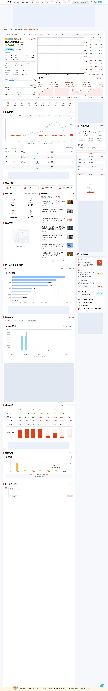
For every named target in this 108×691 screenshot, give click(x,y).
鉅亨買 (58, 2)
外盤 (101, 74)
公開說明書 (48, 188)
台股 (23, 2)
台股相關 (57, 197)
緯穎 (39, 82)
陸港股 (32, 2)
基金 (37, 2)
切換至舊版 (33, 34)
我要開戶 (17, 39)
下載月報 (12, 188)
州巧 (56, 82)
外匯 (42, 2)
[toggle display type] (71, 457)
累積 (70, 326)
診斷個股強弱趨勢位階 (32, 29)
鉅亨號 (64, 2)
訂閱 (69, 2)
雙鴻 (89, 82)
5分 (70, 34)
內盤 (90, 74)
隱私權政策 (75, 688)
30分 (92, 34)
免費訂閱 (100, 286)
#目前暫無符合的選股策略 (87, 148)
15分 (84, 34)
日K (49, 34)
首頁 (13, 2)
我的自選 (81, 174)
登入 (97, 2)
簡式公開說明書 (67, 188)
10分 (77, 34)
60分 (99, 34)
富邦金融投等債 (19, 29)
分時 (41, 34)
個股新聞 (43, 197)
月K (63, 34)
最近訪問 (90, 174)
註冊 (100, 2)
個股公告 (50, 197)
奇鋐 (72, 82)
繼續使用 (83, 688)
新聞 (18, 2)
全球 (47, 2)
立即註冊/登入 (90, 192)
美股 (27, 2)
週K (56, 34)
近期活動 (90, 153)
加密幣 (52, 2)
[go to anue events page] (92, 2)
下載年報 (30, 188)
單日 (65, 326)
